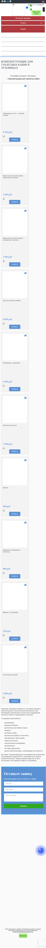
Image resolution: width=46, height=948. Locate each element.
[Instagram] (5, 2)
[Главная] (19, 9)
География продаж (18, 76)
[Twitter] (10, 2)
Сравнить (25, 86)
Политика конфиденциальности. (23, 931)
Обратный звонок (36, 12)
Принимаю (23, 936)
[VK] (7, 1)
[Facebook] (2, 2)
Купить (15, 140)
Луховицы (32, 76)
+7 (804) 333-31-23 (36, 6)
